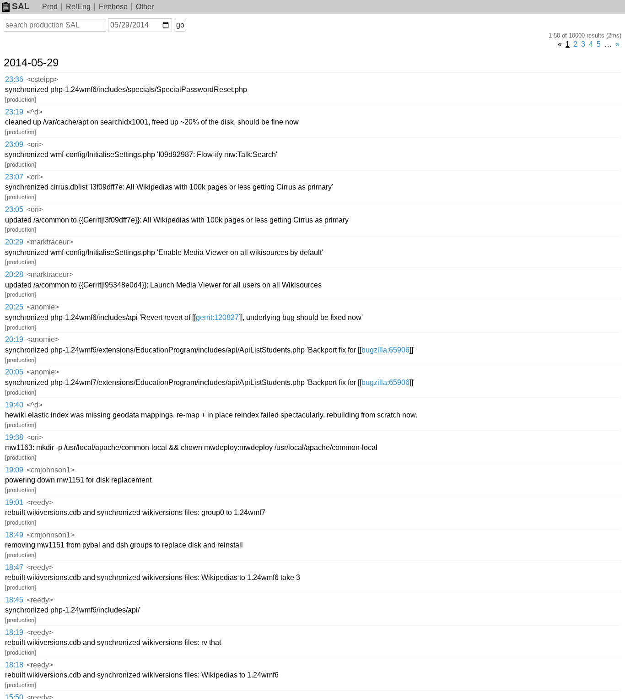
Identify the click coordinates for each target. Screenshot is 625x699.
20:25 (14, 307)
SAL (21, 6)
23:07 (14, 177)
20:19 (14, 339)
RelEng (78, 7)
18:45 (14, 600)
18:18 (14, 665)
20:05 (14, 372)
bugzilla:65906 (385, 350)
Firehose (113, 7)
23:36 (14, 79)
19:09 (14, 470)
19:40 (14, 405)
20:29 (14, 242)
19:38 (14, 437)
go (180, 25)
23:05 (14, 209)
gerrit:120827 (217, 317)
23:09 (14, 144)
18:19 (14, 632)
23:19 (14, 112)
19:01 (14, 502)
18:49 (14, 535)
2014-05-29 (31, 62)
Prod (50, 7)
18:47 (14, 567)
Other (145, 7)
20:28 (14, 274)
